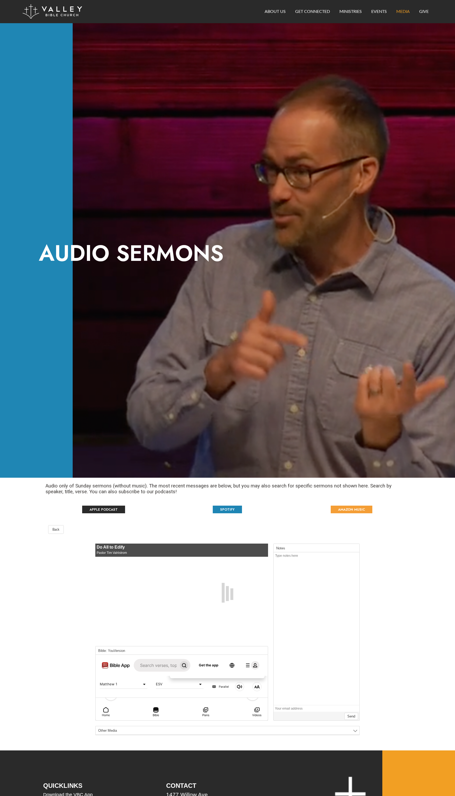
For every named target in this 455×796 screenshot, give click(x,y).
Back (56, 529)
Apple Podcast (104, 509)
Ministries (350, 11)
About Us (275, 11)
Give (424, 11)
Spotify (227, 509)
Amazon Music (351, 509)
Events (379, 11)
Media (403, 11)
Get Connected (312, 11)
